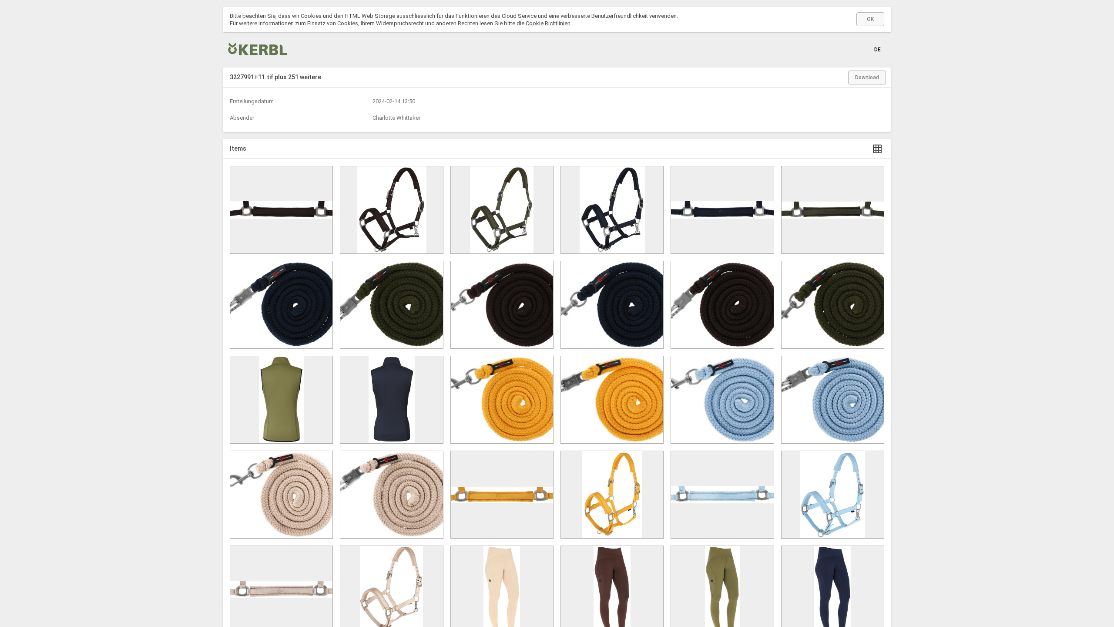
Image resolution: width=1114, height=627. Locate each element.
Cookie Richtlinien (548, 23)
